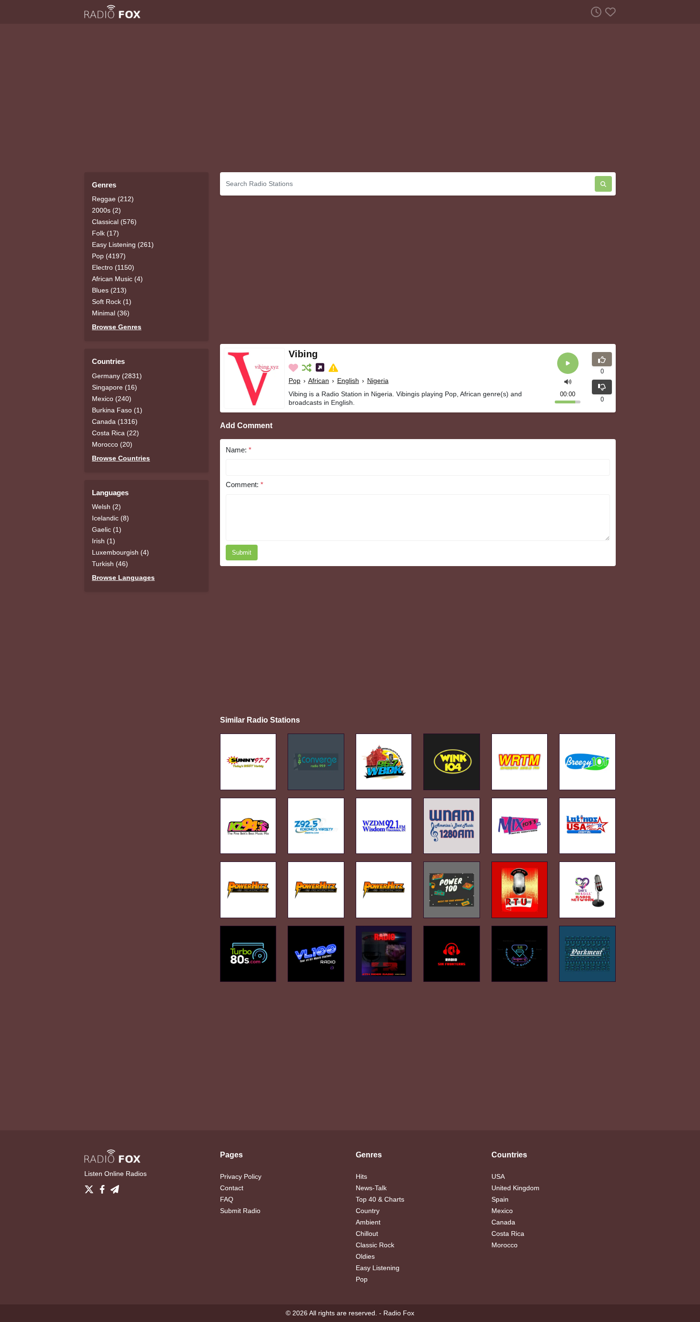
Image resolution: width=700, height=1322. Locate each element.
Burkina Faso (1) (117, 410)
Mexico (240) (111, 398)
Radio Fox (398, 1313)
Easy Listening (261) (123, 244)
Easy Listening (378, 1268)
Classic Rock (375, 1245)
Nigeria (378, 380)
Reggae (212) (113, 199)
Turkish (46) (110, 564)
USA (498, 1176)
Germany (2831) (117, 376)
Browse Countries (121, 458)
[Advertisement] (350, 98)
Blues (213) (109, 290)
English (348, 380)
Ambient (368, 1222)
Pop (294, 380)
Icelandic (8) (110, 518)
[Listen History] (594, 11)
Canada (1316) (115, 421)
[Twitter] (91, 1187)
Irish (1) (103, 541)
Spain (500, 1199)
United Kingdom (515, 1188)
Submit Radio (240, 1210)
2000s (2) (106, 210)
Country (368, 1210)
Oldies (365, 1256)
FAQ (226, 1199)
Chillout (367, 1233)
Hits (361, 1176)
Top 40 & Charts (380, 1199)
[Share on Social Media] (321, 368)
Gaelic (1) (106, 529)
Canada (503, 1222)
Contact (231, 1188)
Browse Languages (123, 577)
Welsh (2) (106, 506)
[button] (567, 381)
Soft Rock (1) (111, 301)
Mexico (502, 1210)
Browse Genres (116, 327)
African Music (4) (117, 279)
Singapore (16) (114, 387)
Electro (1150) (113, 267)
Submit (241, 552)
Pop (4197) (109, 256)
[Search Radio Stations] (603, 184)
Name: (238, 450)
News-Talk (371, 1188)
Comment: (244, 484)
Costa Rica (507, 1233)
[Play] (568, 363)
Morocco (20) (112, 444)
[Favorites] (608, 11)
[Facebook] (104, 1187)
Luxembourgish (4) (120, 552)
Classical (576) (114, 221)
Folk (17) (105, 233)
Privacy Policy (240, 1176)
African (318, 380)
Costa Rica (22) (115, 433)
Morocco (504, 1245)
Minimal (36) (111, 313)
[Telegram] (114, 1187)
